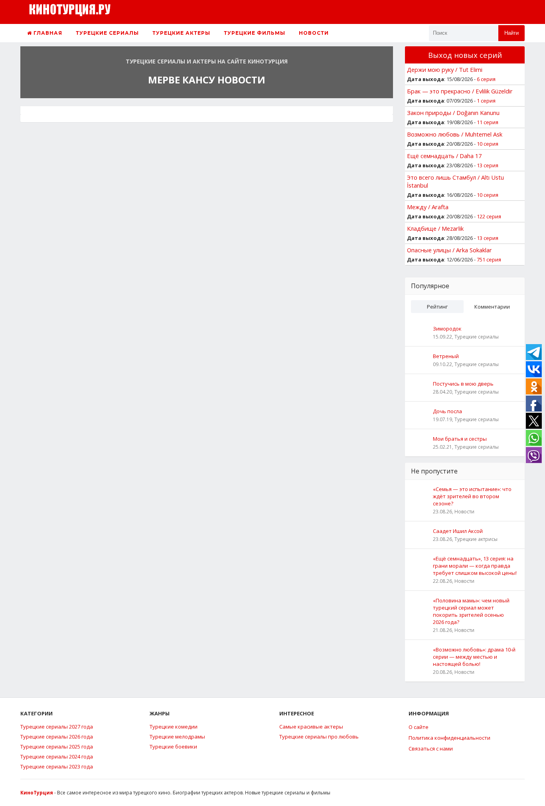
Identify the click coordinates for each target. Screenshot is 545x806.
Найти (511, 33)
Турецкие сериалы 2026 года (56, 736)
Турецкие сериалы (107, 33)
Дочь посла (447, 411)
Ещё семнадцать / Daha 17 (444, 156)
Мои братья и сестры (460, 438)
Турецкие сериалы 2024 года (56, 756)
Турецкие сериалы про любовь (319, 736)
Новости (314, 33)
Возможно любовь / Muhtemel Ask (454, 134)
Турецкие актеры (181, 33)
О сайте (418, 727)
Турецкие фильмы (254, 33)
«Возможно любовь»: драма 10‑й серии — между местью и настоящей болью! (474, 656)
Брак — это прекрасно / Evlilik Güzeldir (460, 91)
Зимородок (447, 328)
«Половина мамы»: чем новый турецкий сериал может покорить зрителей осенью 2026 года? (471, 611)
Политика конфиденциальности (449, 737)
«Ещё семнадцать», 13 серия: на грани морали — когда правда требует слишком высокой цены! (475, 565)
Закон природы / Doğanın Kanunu (453, 113)
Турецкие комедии (173, 726)
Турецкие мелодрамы (177, 736)
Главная (47, 33)
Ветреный (446, 356)
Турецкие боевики (173, 746)
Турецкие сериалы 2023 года (56, 766)
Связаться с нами (431, 748)
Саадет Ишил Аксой (458, 531)
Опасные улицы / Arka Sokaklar (449, 250)
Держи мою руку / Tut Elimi (444, 69)
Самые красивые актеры (311, 726)
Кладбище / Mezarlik (435, 228)
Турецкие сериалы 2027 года (56, 726)
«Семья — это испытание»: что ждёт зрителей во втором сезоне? (472, 496)
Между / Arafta (427, 207)
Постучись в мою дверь (463, 383)
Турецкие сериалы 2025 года (56, 746)
